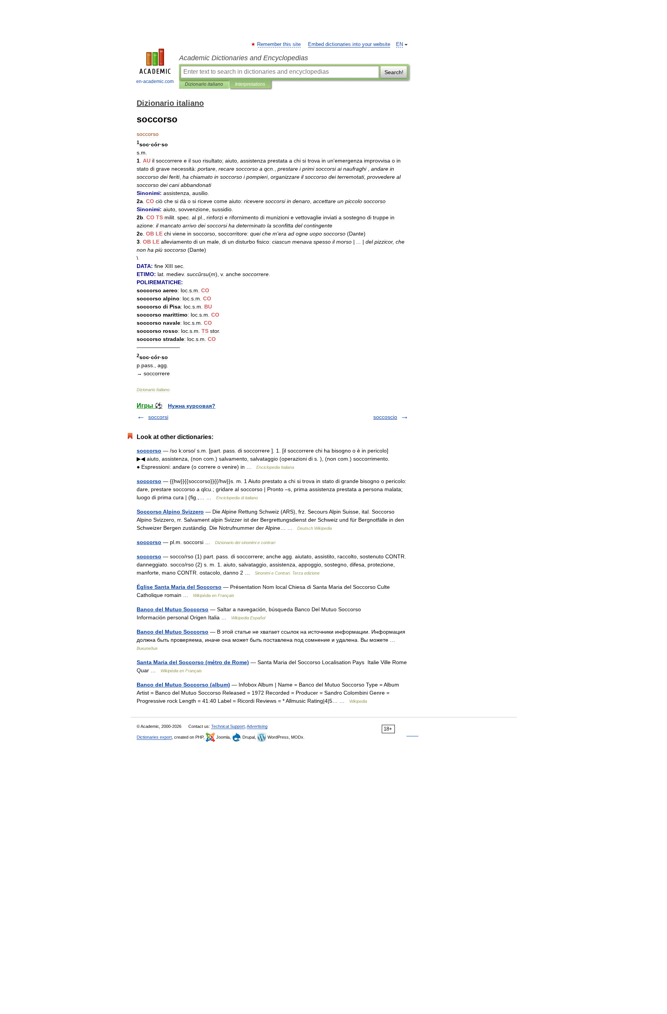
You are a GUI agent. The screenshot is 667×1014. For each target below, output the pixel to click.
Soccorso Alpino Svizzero (170, 512)
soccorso (149, 451)
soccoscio (385, 417)
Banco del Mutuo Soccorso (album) (183, 685)
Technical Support (228, 726)
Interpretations (250, 84)
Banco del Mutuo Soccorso (172, 609)
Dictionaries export (154, 737)
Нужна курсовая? (191, 406)
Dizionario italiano (204, 84)
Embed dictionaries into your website (349, 44)
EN (399, 44)
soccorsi (158, 417)
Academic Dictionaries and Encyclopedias (243, 58)
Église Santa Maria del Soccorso (179, 587)
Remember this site (279, 44)
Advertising (257, 726)
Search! (393, 72)
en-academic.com (155, 81)
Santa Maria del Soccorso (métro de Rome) (193, 662)
